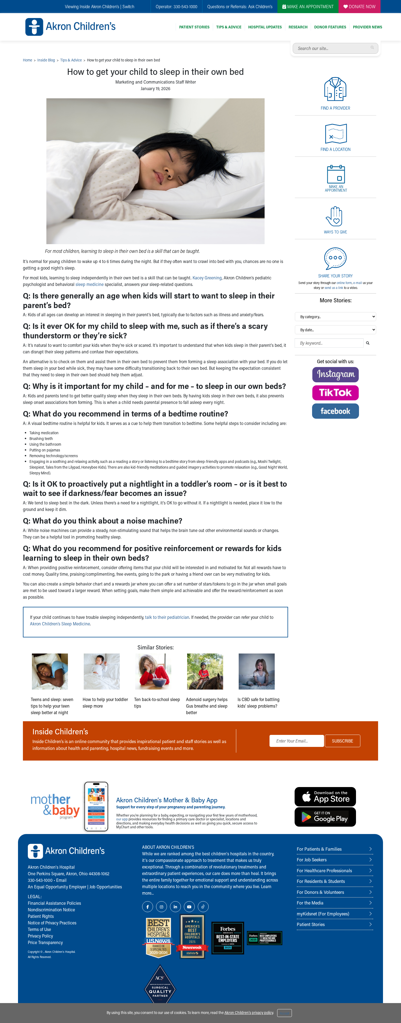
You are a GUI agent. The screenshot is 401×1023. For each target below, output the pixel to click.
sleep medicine (90, 284)
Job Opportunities (105, 886)
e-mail (357, 282)
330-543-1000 (185, 6)
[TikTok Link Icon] (203, 906)
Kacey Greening (207, 277)
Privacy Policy (40, 936)
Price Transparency (45, 942)
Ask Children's (260, 6)
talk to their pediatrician (167, 617)
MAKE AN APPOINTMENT (310, 6)
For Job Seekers (312, 859)
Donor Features (330, 26)
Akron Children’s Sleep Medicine (60, 623)
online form (344, 282)
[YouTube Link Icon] (189, 906)
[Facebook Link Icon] (147, 906)
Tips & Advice (228, 26)
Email (61, 880)
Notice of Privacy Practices (52, 923)
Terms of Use (39, 929)
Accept (284, 1013)
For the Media (310, 903)
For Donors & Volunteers (320, 892)
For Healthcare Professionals (324, 870)
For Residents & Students (321, 881)
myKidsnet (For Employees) (323, 913)
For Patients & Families (319, 849)
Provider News (367, 26)
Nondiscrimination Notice (51, 909)
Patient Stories (194, 26)
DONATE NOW (362, 6)
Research (298, 26)
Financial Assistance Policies (54, 903)
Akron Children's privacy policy (249, 1012)
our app (122, 819)
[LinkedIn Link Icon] (175, 906)
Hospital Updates (265, 26)
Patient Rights (41, 916)
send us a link (334, 287)
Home (27, 60)
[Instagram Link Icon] (161, 906)
